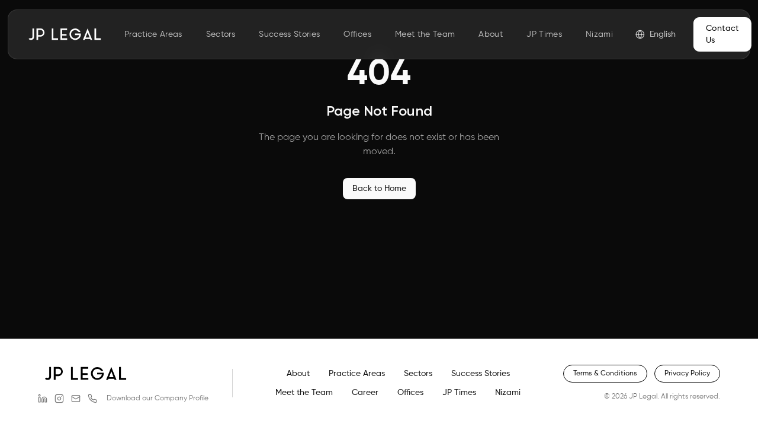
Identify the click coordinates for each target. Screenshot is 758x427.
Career (365, 392)
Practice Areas (153, 34)
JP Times (544, 34)
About (490, 34)
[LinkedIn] (42, 398)
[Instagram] (59, 398)
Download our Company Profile (157, 398)
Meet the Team (425, 34)
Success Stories (289, 34)
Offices (357, 34)
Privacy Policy (687, 373)
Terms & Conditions (605, 373)
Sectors (220, 34)
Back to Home (379, 188)
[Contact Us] (92, 398)
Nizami (599, 34)
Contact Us (722, 34)
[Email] (76, 398)
